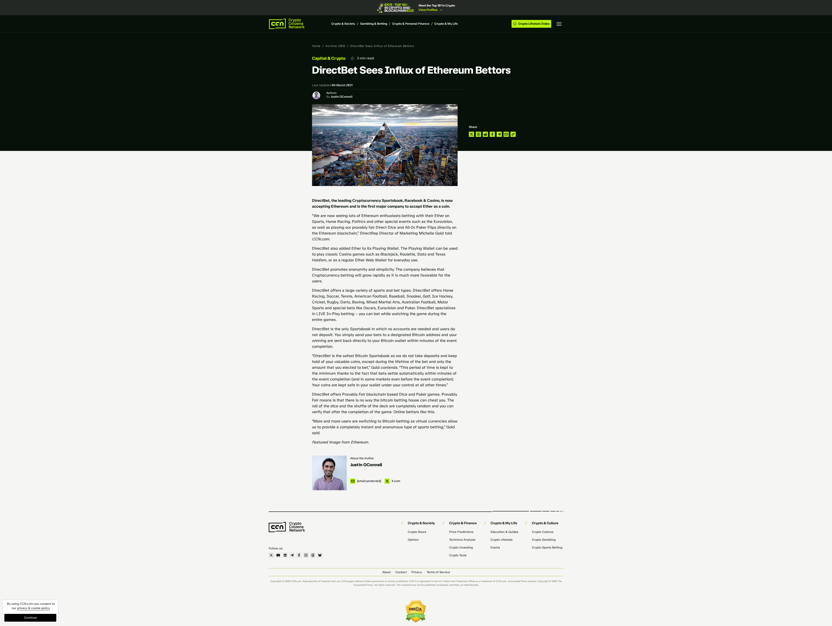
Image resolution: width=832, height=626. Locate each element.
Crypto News (417, 532)
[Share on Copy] (513, 134)
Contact (401, 572)
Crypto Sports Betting (547, 547)
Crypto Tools (457, 555)
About (386, 572)
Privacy (416, 572)
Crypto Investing (461, 547)
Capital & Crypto (329, 58)
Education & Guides (504, 532)
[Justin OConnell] (329, 473)
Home (316, 46)
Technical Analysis (462, 540)
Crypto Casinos (542, 532)
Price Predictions (461, 532)
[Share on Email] (506, 134)
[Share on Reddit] (485, 134)
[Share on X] (471, 134)
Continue (30, 618)
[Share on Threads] (478, 134)
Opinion (413, 540)
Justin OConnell (342, 97)
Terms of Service (438, 572)
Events (495, 547)
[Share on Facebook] (492, 134)
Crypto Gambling (544, 540)
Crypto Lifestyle (502, 540)
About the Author (362, 458)
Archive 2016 (335, 46)
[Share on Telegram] (499, 134)
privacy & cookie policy (33, 608)
